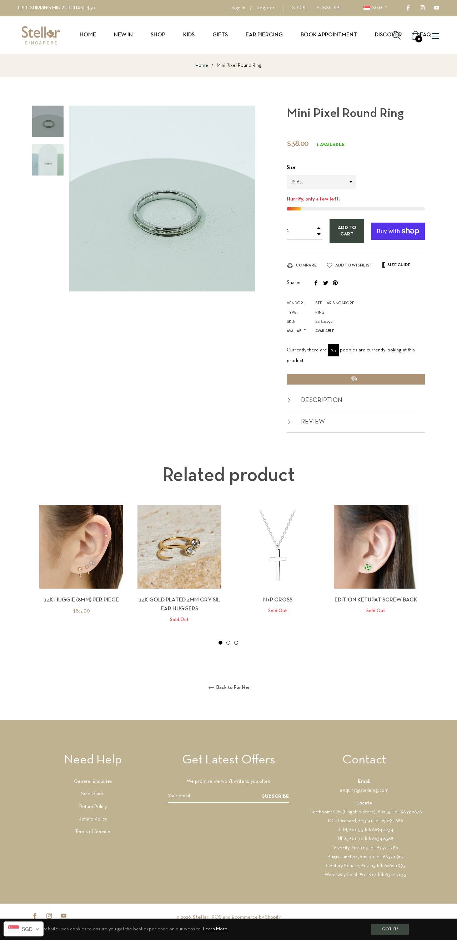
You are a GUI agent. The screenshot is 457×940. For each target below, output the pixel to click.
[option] (81, 571)
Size (291, 167)
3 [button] (236, 643)
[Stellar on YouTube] (436, 8)
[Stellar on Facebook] (408, 8)
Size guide (398, 265)
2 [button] (228, 643)
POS (217, 917)
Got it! (390, 929)
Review (312, 422)
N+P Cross (277, 600)
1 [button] (220, 643)
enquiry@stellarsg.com (364, 790)
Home (201, 65)
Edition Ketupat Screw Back (376, 600)
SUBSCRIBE (329, 8)
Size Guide (93, 794)
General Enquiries (93, 781)
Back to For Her (232, 687)
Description (321, 400)
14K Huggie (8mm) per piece (81, 600)
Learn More (215, 929)
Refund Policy (93, 819)
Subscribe (275, 796)
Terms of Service (92, 831)
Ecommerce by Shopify (256, 917)
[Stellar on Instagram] (422, 8)
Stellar (201, 917)
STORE (299, 8)
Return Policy (93, 806)
